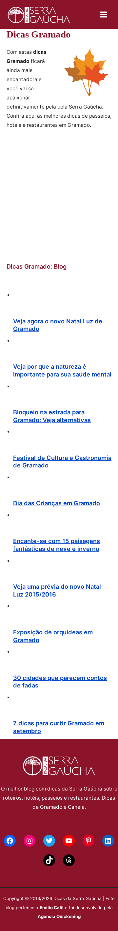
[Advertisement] (59, 196)
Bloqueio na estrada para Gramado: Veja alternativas (52, 415)
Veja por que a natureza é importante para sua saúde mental (62, 370)
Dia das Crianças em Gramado (56, 503)
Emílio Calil (52, 907)
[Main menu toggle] (103, 14)
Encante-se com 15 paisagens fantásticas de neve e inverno (56, 544)
